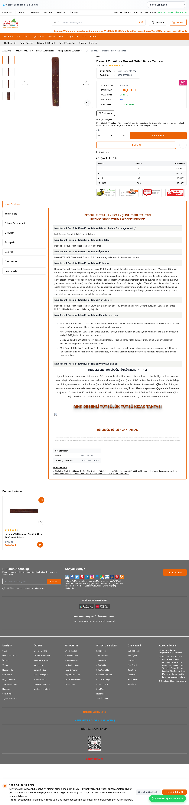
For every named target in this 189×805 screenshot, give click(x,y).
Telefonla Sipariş (9, 684)
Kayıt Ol (53, 581)
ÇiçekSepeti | (99, 621)
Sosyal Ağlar (7, 694)
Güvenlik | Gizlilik (46, 43)
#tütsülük (57, 471)
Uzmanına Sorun (9, 656)
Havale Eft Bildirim (42, 684)
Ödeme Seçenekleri (15, 223)
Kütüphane (101, 651)
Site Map (100, 689)
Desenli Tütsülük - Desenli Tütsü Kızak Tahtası (106, 51)
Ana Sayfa (6, 51)
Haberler (6, 689)
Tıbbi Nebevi (102, 656)
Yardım (82, 43)
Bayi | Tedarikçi (67, 43)
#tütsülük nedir (75, 471)
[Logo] (20, 22)
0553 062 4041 (127, 104)
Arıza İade (132, 684)
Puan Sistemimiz (72, 670)
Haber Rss (100, 694)
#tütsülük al (134, 471)
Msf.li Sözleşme (41, 675)
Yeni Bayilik (132, 665)
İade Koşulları (11, 271)
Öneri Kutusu (11, 261)
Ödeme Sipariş (40, 651)
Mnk (98, 57)
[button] (25, 82)
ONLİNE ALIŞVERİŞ (94, 711)
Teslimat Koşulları (41, 660)
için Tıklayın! (170, 651)
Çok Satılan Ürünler (73, 679)
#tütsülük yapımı (121, 471)
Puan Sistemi (26, 43)
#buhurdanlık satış (81, 473)
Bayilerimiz (7, 675)
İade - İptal (38, 665)
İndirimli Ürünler (71, 656)
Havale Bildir (133, 679)
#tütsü (65, 471)
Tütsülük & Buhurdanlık (44, 51)
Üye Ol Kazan (71, 651)
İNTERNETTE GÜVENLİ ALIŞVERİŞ (94, 720)
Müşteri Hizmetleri (42, 689)
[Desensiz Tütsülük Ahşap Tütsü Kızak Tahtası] (24, 511)
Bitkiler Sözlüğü (103, 679)
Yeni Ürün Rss (102, 698)
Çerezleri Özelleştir (148, 792)
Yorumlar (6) (11, 213)
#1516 (109, 473)
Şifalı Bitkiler (101, 660)
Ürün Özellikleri (13, 204)
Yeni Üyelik (132, 656)
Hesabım (132, 675)
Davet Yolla (70, 684)
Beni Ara (9, 252)
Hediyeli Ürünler (72, 665)
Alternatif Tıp (102, 684)
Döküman (9, 232)
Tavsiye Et (10, 242)
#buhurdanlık (145, 471)
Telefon (152, 12)
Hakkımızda (10, 43)
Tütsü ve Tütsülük (23, 51)
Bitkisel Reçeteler (104, 675)
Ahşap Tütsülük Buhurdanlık (70, 51)
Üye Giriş (131, 660)
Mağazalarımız (8, 679)
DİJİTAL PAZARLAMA (94, 728)
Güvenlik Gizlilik (41, 679)
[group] (55, 82)
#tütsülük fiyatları (90, 471)
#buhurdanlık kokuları (62, 473)
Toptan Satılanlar (72, 675)
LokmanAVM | (85, 621)
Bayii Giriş (132, 670)
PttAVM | (111, 621)
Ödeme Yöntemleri (42, 656)
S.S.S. (4, 651)
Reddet (13, 799)
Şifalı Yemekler (103, 670)
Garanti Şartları (40, 670)
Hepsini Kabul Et (174, 792)
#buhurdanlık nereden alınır (164, 471)
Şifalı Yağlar (101, 665)
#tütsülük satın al (105, 471)
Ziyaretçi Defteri (9, 698)
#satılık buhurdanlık (98, 473)
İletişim (93, 43)
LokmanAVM (11, 534)
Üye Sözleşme (134, 651)
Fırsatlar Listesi (71, 660)
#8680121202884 (121, 473)
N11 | (76, 621)
